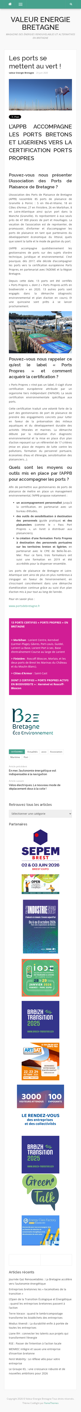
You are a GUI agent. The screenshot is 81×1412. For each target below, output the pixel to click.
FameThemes (51, 1403)
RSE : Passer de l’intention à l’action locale (35, 1343)
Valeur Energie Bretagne (40, 23)
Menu (19, 4)
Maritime (15, 757)
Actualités (32, 751)
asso (43, 751)
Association (56, 751)
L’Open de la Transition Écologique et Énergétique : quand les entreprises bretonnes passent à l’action (40, 1303)
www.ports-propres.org (23, 613)
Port (26, 757)
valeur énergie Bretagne (21, 72)
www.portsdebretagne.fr (24, 606)
